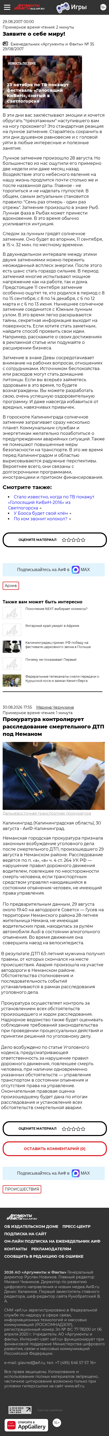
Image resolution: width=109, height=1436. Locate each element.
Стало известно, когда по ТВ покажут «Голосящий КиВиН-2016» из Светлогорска (51, 502)
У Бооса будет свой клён (41, 513)
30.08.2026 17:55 (17, 707)
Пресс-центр (76, 1226)
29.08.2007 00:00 (18, 21)
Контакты (15, 1249)
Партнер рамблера (49, 1410)
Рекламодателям (51, 1249)
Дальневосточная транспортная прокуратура (47, 813)
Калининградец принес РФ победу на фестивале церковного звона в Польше (58, 645)
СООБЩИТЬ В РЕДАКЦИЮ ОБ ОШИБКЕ (43, 1256)
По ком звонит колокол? (40, 518)
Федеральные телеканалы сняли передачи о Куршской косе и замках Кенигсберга (62, 678)
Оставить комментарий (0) (54, 1148)
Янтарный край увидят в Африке (52, 626)
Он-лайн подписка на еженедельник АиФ (52, 1241)
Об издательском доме (31, 1226)
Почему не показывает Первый (50, 660)
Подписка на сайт (25, 1234)
